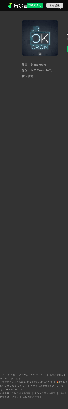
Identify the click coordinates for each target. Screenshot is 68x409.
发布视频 (55, 5)
